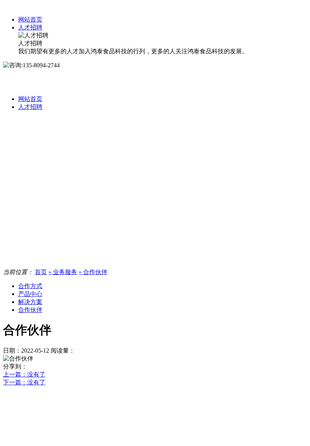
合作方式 (30, 286)
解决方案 (30, 302)
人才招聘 (30, 27)
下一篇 (24, 382)
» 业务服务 (62, 272)
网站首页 (30, 19)
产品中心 (30, 294)
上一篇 (24, 374)
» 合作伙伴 (93, 272)
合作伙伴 (30, 310)
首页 (41, 272)
